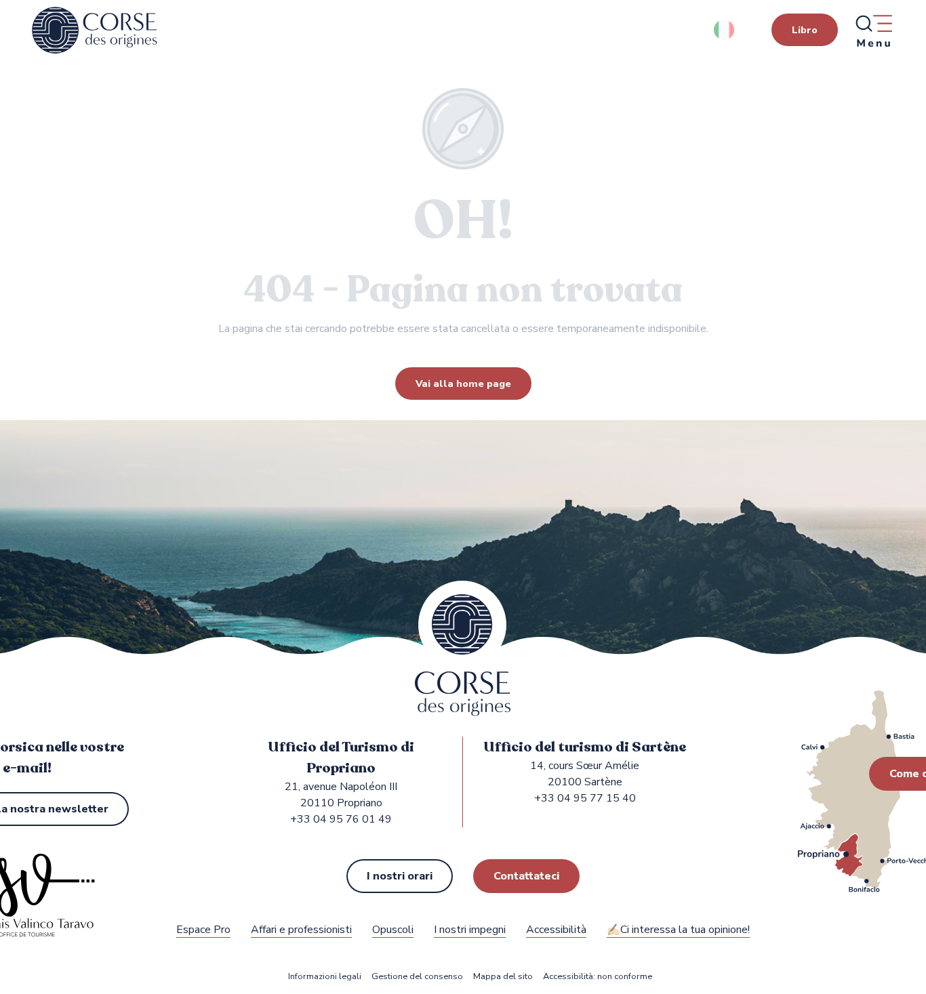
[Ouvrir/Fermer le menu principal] (873, 30)
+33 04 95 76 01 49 (341, 819)
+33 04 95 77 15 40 (585, 798)
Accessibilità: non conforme (597, 976)
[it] (725, 29)
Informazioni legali (324, 976)
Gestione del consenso (417, 976)
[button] (725, 29)
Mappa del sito (503, 976)
